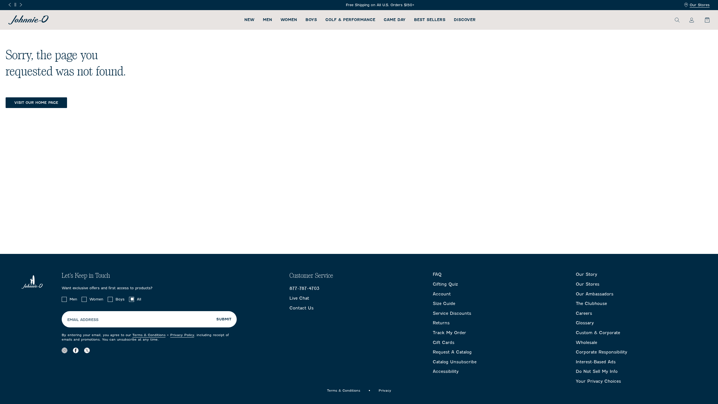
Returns (441, 322)
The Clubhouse (591, 303)
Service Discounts (452, 313)
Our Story (586, 274)
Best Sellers (429, 20)
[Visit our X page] (87, 350)
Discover (465, 20)
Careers (584, 313)
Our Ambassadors (594, 294)
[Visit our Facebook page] (76, 350)
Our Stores (700, 5)
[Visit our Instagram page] (64, 350)
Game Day (395, 20)
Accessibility (446, 371)
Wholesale (586, 342)
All (139, 299)
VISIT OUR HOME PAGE (36, 102)
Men (267, 20)
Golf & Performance (350, 20)
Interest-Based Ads (596, 361)
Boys (311, 20)
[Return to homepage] (28, 20)
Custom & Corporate (598, 332)
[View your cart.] (704, 20)
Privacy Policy (182, 335)
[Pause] (15, 4)
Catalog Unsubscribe (455, 361)
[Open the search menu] (677, 20)
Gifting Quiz (445, 284)
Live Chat (299, 298)
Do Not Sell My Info (597, 371)
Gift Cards (443, 342)
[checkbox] (64, 299)
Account (442, 294)
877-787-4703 (304, 288)
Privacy (385, 390)
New (249, 20)
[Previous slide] (9, 5)
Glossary (585, 322)
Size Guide (444, 303)
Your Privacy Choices (598, 381)
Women (288, 20)
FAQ (437, 274)
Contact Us (301, 308)
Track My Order (449, 332)
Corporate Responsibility (601, 352)
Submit (223, 319)
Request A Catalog (452, 352)
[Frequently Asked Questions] (359, 5)
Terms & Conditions (148, 335)
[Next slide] (21, 5)
